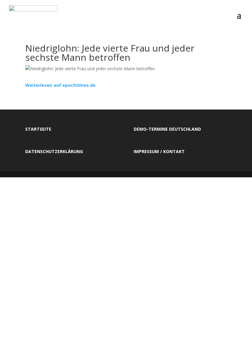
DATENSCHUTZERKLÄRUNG (54, 151)
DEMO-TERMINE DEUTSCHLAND (167, 129)
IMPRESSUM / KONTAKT (159, 151)
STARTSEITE (38, 129)
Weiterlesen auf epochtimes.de (60, 85)
